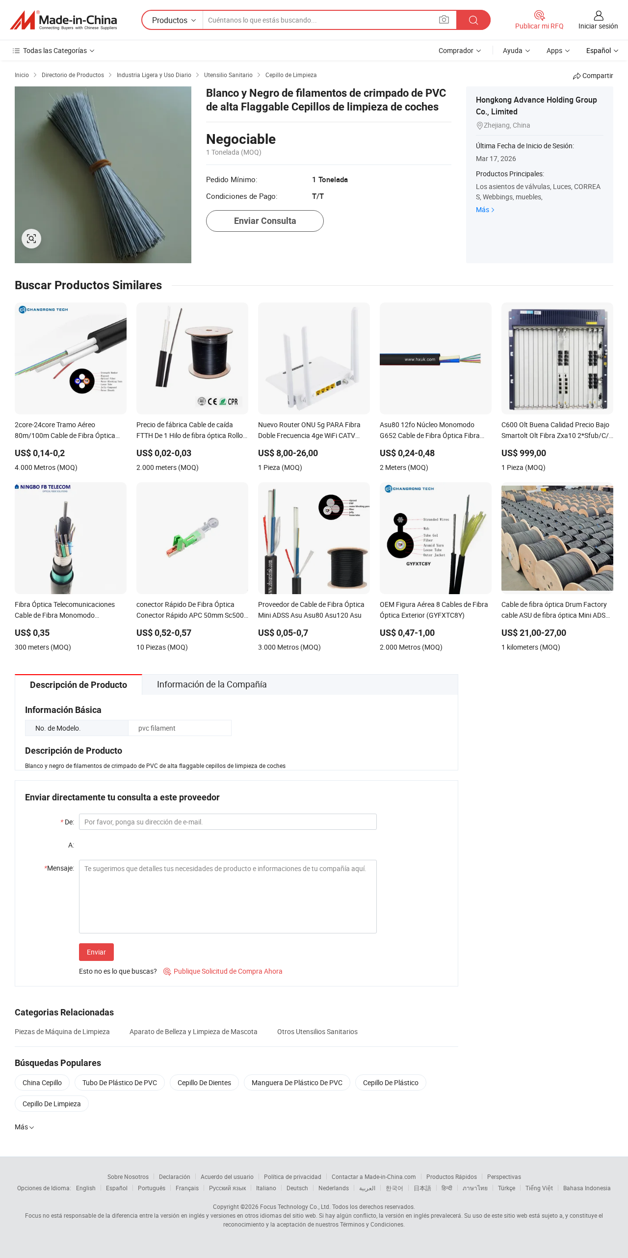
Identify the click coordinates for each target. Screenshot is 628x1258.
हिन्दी (447, 1188)
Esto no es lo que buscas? (118, 971)
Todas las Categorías (55, 50)
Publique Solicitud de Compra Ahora (223, 971)
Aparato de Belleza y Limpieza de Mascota (194, 1031)
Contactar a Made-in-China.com (374, 1176)
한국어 (394, 1188)
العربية (367, 1188)
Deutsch (297, 1188)
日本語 (422, 1188)
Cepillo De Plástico (391, 1082)
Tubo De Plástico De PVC (119, 1082)
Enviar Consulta (265, 221)
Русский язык (227, 1188)
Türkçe (506, 1188)
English (86, 1188)
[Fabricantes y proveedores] (63, 20)
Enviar (96, 952)
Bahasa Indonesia (587, 1188)
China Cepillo (42, 1082)
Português (151, 1188)
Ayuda (513, 50)
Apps (554, 50)
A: (71, 844)
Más (482, 209)
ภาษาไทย (475, 1188)
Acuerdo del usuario (227, 1176)
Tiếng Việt (539, 1188)
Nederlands (333, 1188)
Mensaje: (59, 868)
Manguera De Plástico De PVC (297, 1082)
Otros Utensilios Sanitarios (317, 1031)
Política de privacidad (292, 1176)
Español (117, 1188)
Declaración (174, 1176)
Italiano (266, 1188)
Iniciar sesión (598, 25)
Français (187, 1188)
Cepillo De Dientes (204, 1082)
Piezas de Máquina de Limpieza (62, 1031)
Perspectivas (504, 1176)
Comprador (456, 50)
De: (67, 821)
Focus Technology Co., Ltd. (295, 1206)
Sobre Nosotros (128, 1176)
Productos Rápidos (451, 1176)
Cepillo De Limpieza (52, 1103)
